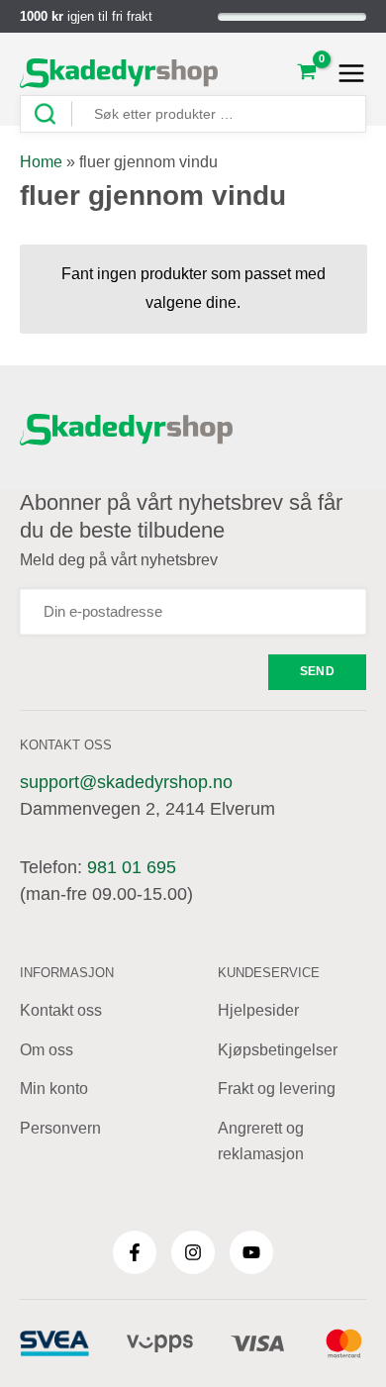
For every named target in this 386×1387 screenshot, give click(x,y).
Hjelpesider (258, 1010)
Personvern (60, 1128)
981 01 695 (131, 867)
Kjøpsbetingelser (278, 1049)
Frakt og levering (277, 1088)
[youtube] (251, 1252)
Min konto (54, 1088)
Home (41, 161)
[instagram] (193, 1252)
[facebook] (134, 1252)
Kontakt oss (61, 1010)
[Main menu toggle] (346, 73)
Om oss (46, 1049)
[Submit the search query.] (52, 114)
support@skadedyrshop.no (126, 782)
